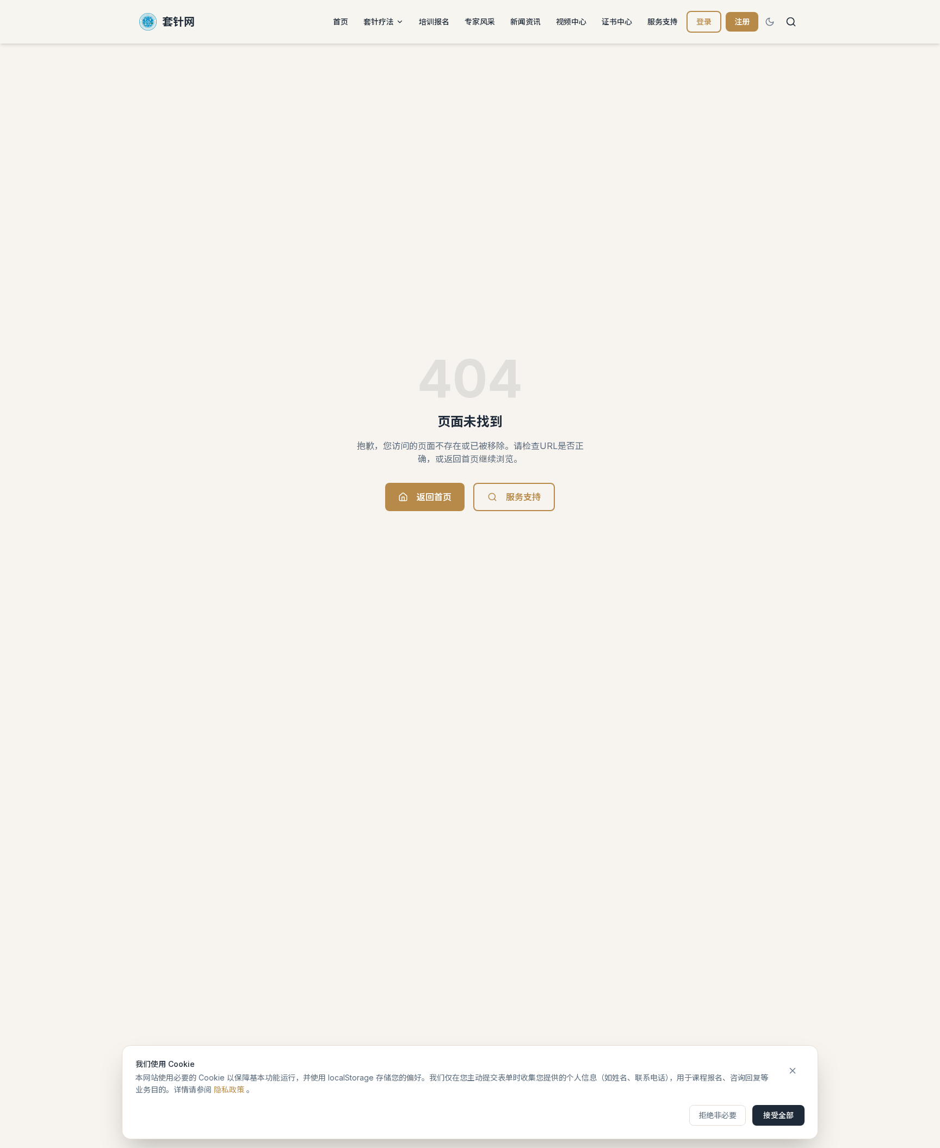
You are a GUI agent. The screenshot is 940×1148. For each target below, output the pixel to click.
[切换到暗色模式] (769, 22)
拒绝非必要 (717, 1115)
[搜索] (791, 22)
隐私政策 (229, 1089)
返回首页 (434, 497)
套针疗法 (378, 21)
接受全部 (778, 1115)
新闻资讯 (525, 21)
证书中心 (617, 21)
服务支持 (662, 21)
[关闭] (793, 1071)
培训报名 (434, 21)
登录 (704, 21)
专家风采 (480, 21)
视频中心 (571, 21)
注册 (742, 21)
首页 (340, 21)
